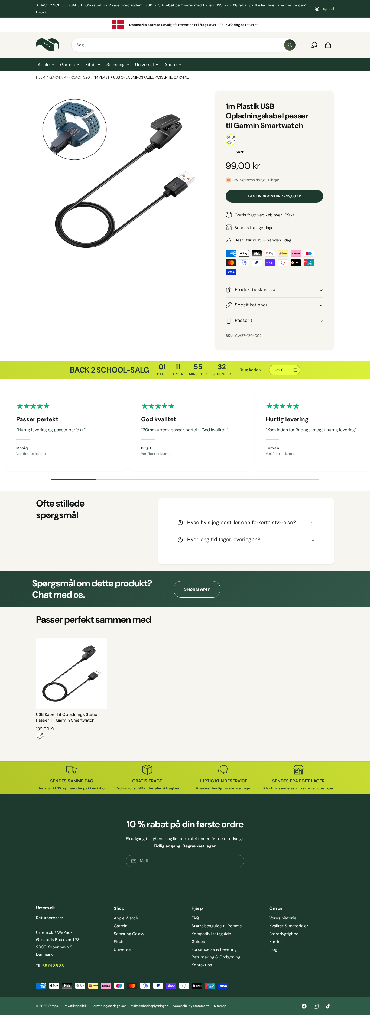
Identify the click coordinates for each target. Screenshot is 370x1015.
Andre (170, 64)
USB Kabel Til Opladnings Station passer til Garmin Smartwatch (68, 717)
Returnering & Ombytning (216, 957)
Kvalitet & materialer (288, 926)
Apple (44, 64)
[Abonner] (238, 860)
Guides (198, 941)
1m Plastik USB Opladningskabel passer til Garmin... (142, 77)
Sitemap (220, 1006)
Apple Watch (126, 918)
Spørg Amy (197, 589)
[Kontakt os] (314, 45)
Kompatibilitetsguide (211, 933)
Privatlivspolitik (75, 1006)
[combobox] (184, 45)
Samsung (115, 64)
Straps (53, 1006)
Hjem (40, 77)
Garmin (67, 64)
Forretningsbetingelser (109, 1006)
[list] (185, 24)
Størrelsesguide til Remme (217, 926)
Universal (144, 64)
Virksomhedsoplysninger (149, 1006)
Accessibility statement (191, 1006)
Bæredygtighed (283, 933)
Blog (273, 949)
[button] (45, 64)
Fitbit (90, 64)
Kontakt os (202, 965)
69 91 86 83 (53, 965)
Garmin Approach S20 (69, 77)
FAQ (195, 918)
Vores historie (282, 918)
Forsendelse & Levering (214, 949)
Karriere (277, 941)
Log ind (327, 8)
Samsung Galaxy (129, 933)
